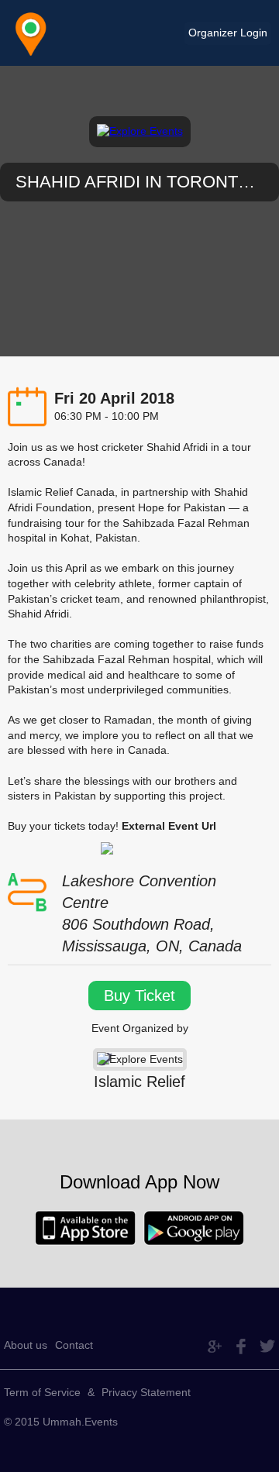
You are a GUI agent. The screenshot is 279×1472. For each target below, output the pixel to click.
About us (25, 1345)
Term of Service (42, 1392)
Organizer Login (227, 32)
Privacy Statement (146, 1392)
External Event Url (169, 826)
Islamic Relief (139, 1081)
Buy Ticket (139, 995)
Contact (74, 1345)
